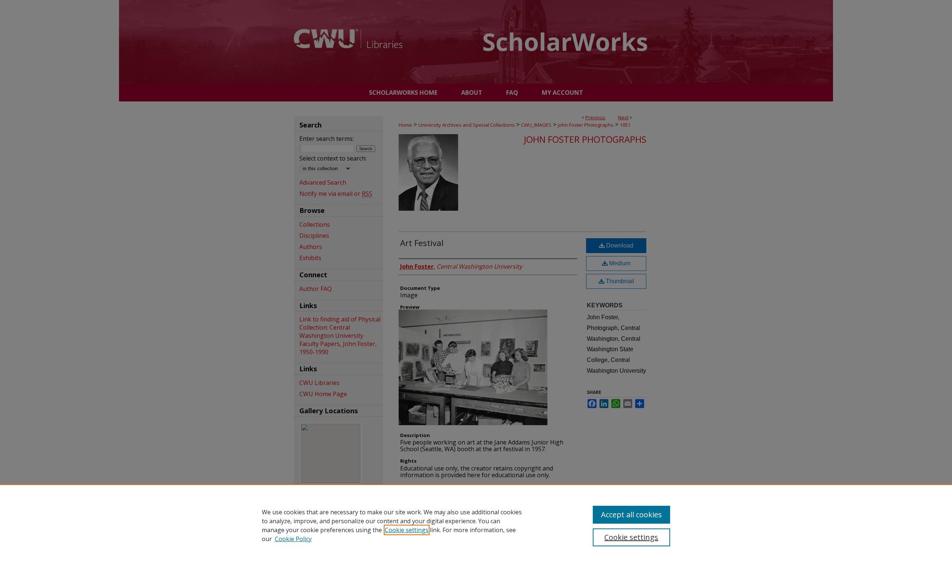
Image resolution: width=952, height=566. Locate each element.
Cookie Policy (293, 539)
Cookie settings (406, 530)
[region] (476, 525)
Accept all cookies (631, 515)
